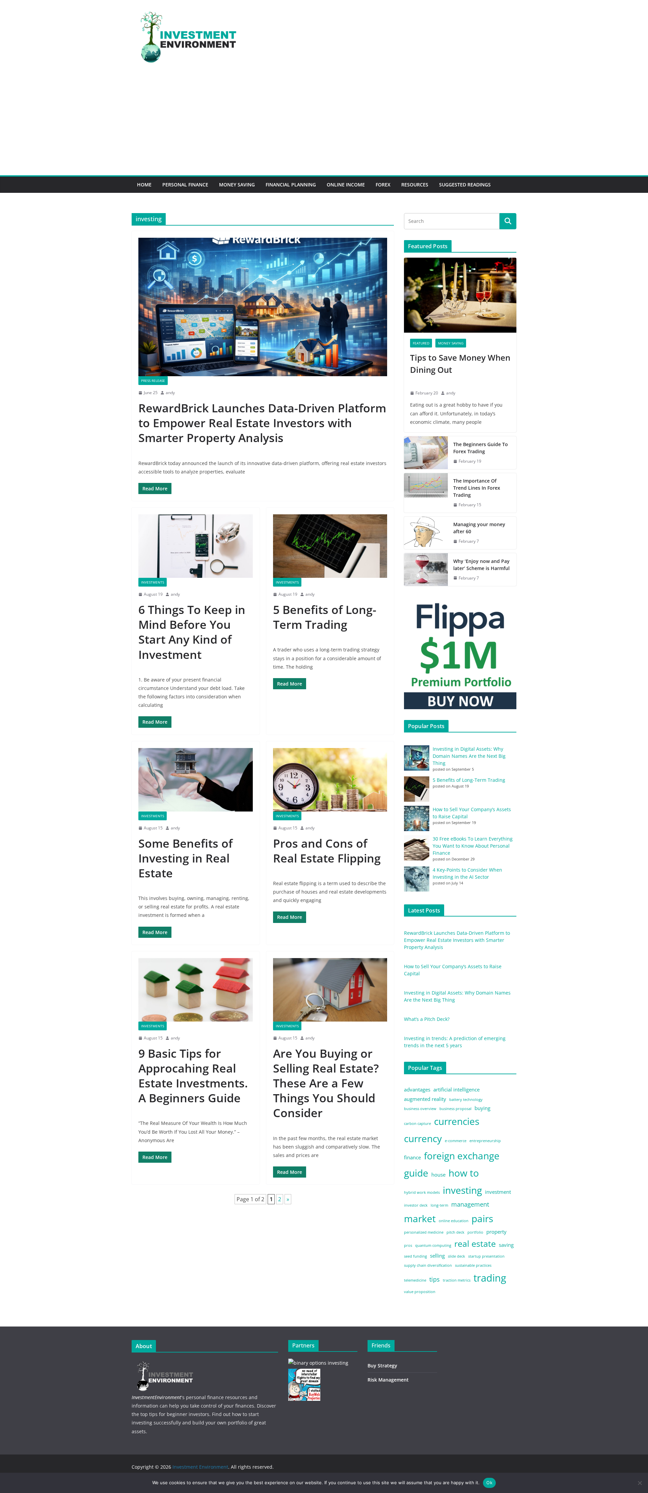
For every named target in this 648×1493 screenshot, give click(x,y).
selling (437, 1255)
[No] (639, 1482)
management (470, 1204)
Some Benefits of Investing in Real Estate (185, 858)
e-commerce (455, 1140)
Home (144, 184)
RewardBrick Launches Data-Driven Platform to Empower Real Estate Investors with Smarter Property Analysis (262, 422)
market (420, 1218)
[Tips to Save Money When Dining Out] (460, 295)
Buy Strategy (382, 1365)
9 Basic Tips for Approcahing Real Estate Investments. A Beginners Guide (193, 1076)
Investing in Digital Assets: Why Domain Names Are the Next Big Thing (469, 756)
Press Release (153, 380)
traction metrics (456, 1280)
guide (416, 1172)
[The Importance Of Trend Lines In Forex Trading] (426, 493)
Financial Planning (291, 184)
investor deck (416, 1205)
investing (462, 1190)
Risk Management (388, 1379)
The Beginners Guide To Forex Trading (480, 448)
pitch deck (455, 1232)
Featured (421, 343)
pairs (482, 1218)
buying (482, 1108)
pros (408, 1245)
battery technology (466, 1099)
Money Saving (237, 184)
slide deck (456, 1256)
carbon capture (417, 1123)
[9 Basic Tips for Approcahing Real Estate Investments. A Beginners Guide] (195, 990)
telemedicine (415, 1280)
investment (498, 1191)
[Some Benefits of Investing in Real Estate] (195, 780)
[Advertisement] (324, 124)
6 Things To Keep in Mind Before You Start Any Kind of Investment (191, 632)
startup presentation (486, 1256)
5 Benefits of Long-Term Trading (324, 617)
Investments (152, 582)
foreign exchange (462, 1155)
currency (423, 1138)
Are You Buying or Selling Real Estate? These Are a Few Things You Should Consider (326, 1083)
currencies (456, 1121)
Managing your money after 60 (479, 528)
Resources (414, 184)
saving (506, 1244)
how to (464, 1172)
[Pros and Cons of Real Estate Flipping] (330, 780)
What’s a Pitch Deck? (427, 1019)
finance (412, 1157)
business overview (420, 1108)
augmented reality (425, 1099)
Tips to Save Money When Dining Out (460, 363)
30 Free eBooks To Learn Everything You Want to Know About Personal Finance (473, 845)
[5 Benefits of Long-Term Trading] (330, 546)
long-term (439, 1205)
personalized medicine (423, 1232)
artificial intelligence (456, 1089)
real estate (475, 1243)
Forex (383, 184)
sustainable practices (473, 1265)
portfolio (475, 1232)
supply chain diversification (428, 1265)
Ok (489, 1482)
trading (490, 1278)
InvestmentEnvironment (156, 1397)
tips (434, 1279)
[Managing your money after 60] (426, 533)
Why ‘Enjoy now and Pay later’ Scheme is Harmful (482, 564)
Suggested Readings (465, 184)
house (438, 1174)
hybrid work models (422, 1192)
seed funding (415, 1256)
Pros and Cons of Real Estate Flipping (327, 850)
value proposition (419, 1291)
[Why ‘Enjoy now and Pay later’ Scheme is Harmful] (426, 569)
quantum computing (433, 1245)
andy (170, 392)
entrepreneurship (485, 1140)
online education (453, 1220)
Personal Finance (185, 184)
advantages (417, 1089)
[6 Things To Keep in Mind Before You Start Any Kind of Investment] (195, 546)
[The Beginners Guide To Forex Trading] (426, 452)
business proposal (455, 1108)
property (496, 1231)
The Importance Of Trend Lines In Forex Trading (476, 488)
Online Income (346, 184)
